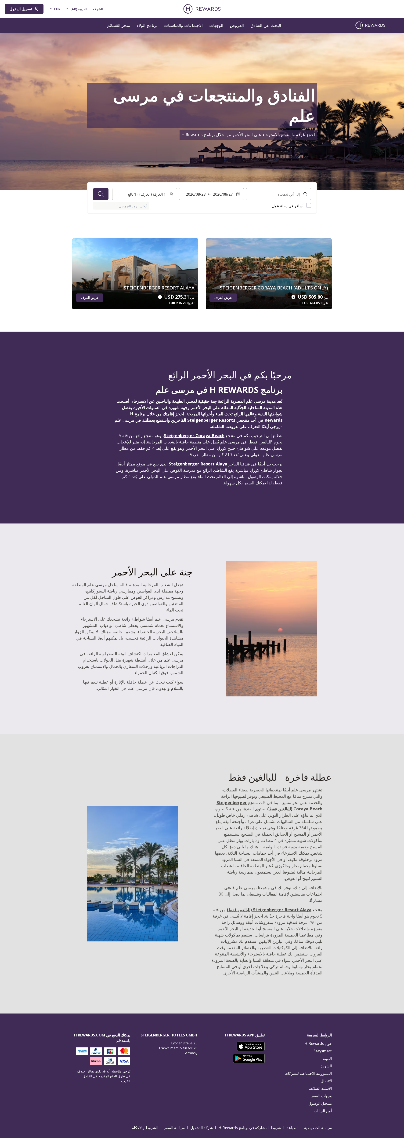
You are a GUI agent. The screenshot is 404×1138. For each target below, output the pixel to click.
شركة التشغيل (201, 1127)
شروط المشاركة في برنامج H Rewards (249, 1127)
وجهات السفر (321, 1095)
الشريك (326, 1065)
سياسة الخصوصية (318, 1127)
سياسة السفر (174, 1127)
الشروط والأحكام (145, 1127)
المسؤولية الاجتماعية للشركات (308, 1073)
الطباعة (293, 1127)
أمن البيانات (323, 1110)
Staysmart (323, 1051)
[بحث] (100, 194)
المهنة (327, 1058)
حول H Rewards (318, 1043)
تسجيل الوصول (320, 1103)
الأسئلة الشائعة (320, 1088)
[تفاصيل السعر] (293, 297)
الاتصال (326, 1080)
